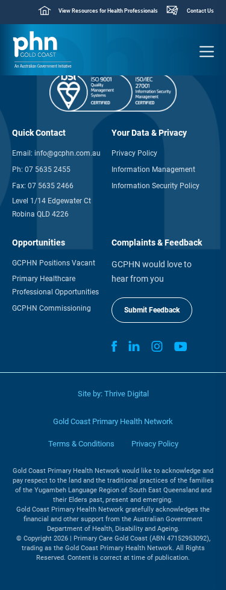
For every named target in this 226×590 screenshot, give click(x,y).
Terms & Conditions (81, 443)
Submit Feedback (152, 310)
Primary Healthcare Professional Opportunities (55, 285)
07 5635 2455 (48, 169)
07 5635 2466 (51, 186)
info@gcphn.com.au (67, 153)
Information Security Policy (155, 186)
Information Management (153, 169)
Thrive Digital (126, 393)
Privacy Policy (134, 153)
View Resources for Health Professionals (108, 11)
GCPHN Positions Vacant (53, 263)
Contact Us (200, 11)
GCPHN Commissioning (51, 308)
